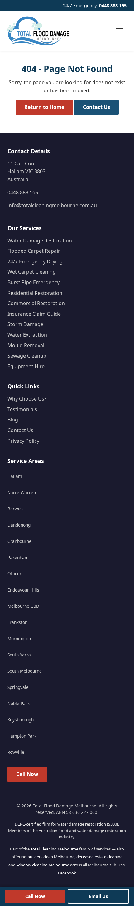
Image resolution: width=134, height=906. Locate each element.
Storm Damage (25, 324)
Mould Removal (25, 345)
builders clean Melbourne (50, 857)
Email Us (98, 896)
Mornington (19, 638)
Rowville (15, 752)
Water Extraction (27, 334)
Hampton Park (21, 736)
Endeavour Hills (23, 590)
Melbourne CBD (23, 606)
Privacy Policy (23, 440)
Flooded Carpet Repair (33, 250)
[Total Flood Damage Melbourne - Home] (38, 31)
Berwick (15, 509)
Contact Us (96, 107)
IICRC (20, 824)
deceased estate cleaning (99, 857)
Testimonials (22, 409)
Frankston (17, 622)
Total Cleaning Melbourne (54, 849)
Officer (14, 574)
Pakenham (18, 557)
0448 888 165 (113, 5)
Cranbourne (19, 541)
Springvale (18, 687)
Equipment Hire (26, 366)
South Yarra (19, 655)
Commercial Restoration (36, 303)
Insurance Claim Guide (34, 313)
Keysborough (20, 720)
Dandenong (19, 525)
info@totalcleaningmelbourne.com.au (52, 205)
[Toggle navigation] (120, 31)
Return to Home (44, 107)
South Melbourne (24, 671)
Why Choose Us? (26, 398)
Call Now (27, 774)
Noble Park (18, 703)
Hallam (14, 476)
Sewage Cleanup (26, 355)
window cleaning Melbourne (43, 865)
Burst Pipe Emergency (33, 282)
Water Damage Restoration (39, 240)
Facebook (67, 873)
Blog (12, 419)
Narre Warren (21, 492)
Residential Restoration (34, 293)
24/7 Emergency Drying (35, 261)
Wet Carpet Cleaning (31, 271)
